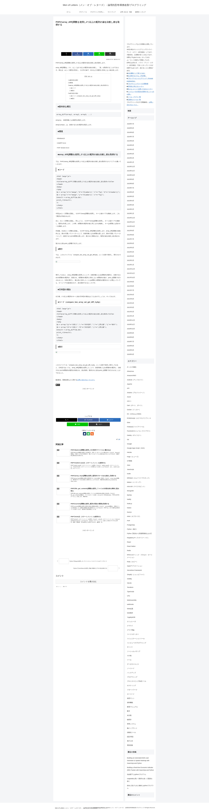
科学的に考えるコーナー (136, 86)
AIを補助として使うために (136, 73)
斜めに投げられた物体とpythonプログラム (140, 787)
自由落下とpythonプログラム (136, 774)
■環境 (71, 82)
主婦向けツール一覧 (134, 99)
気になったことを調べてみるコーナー (140, 89)
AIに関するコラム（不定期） (137, 76)
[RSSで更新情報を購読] (92, 433)
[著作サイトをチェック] (84, 433)
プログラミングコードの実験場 (138, 84)
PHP (58, 384)
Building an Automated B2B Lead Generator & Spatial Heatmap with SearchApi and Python (138, 760)
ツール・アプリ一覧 (134, 97)
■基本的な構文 (73, 80)
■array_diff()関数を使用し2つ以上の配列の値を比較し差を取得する (89, 85)
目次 (85, 76)
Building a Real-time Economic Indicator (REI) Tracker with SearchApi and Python (140, 769)
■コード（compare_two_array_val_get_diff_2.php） (86, 96)
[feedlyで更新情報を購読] (88, 433)
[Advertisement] (88, 38)
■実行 (72, 90)
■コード (73, 88)
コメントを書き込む (88, 581)
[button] (110, 54)
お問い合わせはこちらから (86, 380)
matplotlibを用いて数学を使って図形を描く (139, 780)
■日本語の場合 (73, 93)
